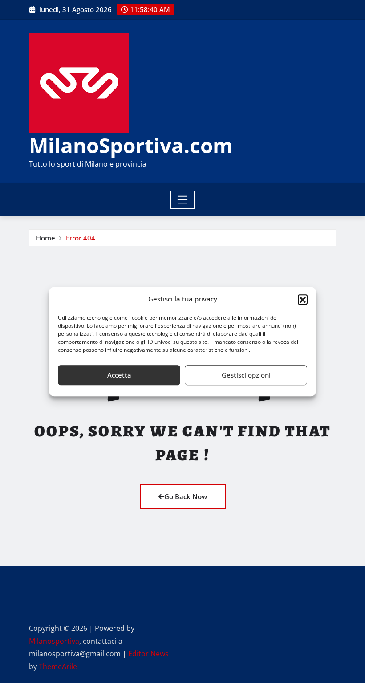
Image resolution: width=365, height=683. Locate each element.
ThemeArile (58, 666)
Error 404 (80, 237)
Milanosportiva (54, 641)
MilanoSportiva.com (131, 145)
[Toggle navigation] (182, 200)
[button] (302, 299)
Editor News (148, 654)
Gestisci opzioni (246, 374)
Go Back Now (185, 496)
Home (45, 237)
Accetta (119, 374)
